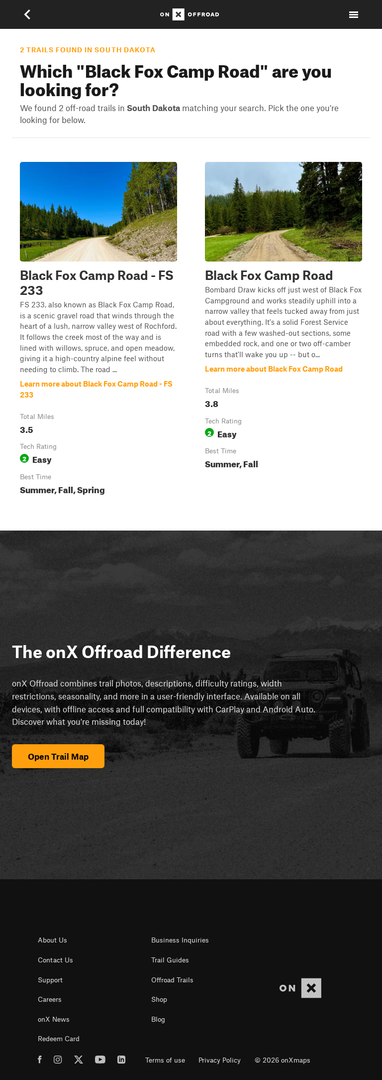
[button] (98, 330)
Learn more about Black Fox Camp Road (283, 330)
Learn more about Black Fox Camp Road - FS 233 (98, 330)
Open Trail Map (58, 756)
